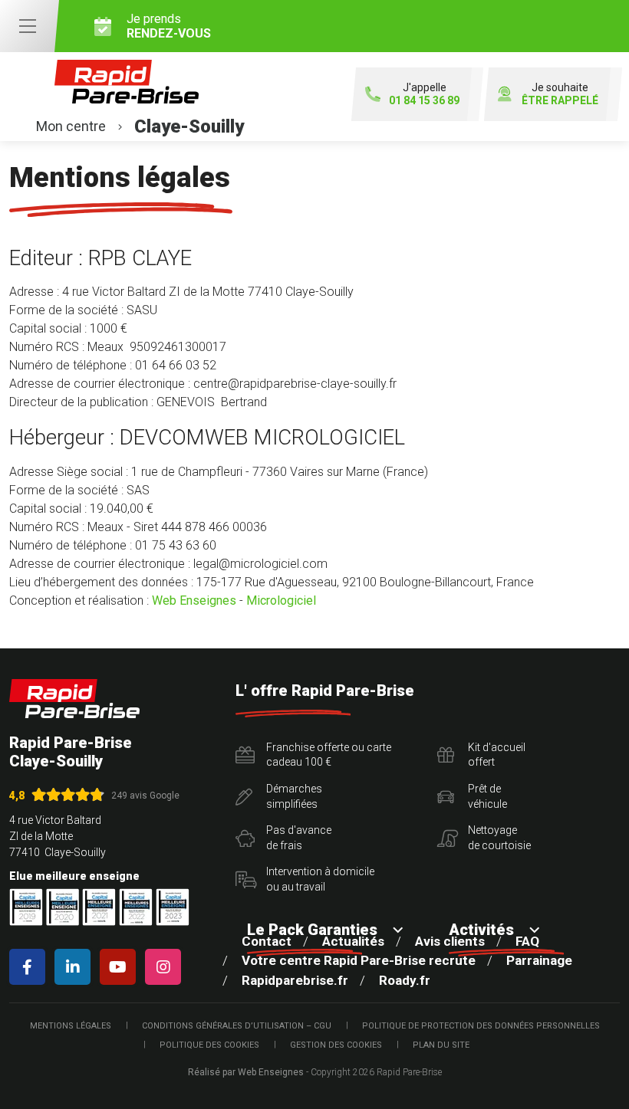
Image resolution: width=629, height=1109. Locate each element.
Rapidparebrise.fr (295, 980)
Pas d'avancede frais (298, 837)
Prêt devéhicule (487, 796)
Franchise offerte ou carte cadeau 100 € (328, 755)
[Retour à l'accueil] (74, 698)
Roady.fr (404, 980)
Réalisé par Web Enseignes (246, 1072)
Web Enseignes (194, 600)
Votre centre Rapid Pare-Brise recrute (359, 960)
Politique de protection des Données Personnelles (481, 1026)
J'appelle (424, 94)
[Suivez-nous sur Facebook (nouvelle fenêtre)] (30, 967)
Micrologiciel (281, 600)
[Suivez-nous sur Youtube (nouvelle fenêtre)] (121, 967)
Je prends (169, 26)
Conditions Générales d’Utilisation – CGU (236, 1026)
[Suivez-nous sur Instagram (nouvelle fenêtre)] (166, 967)
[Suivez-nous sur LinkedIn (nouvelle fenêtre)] (75, 967)
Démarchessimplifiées (294, 796)
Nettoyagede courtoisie (499, 837)
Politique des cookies (209, 1045)
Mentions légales (70, 1026)
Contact (266, 941)
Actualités (353, 941)
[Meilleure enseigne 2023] (172, 907)
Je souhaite (560, 94)
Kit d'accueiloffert (496, 755)
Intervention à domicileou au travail (320, 879)
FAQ (527, 941)
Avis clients (450, 941)
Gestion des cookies (336, 1045)
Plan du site (441, 1045)
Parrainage (539, 960)
